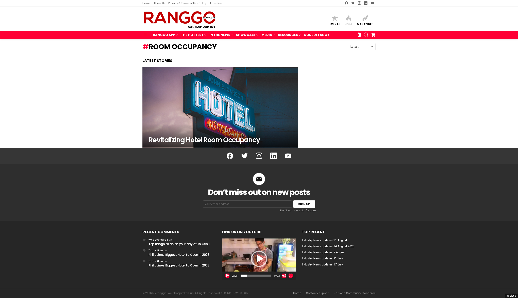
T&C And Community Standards (355, 293)
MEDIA (266, 35)
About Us (159, 3)
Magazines (365, 24)
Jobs (348, 24)
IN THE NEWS (219, 35)
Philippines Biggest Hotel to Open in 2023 (179, 255)
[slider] (256, 276)
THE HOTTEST (192, 35)
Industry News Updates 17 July (322, 264)
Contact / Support (317, 293)
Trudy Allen (156, 250)
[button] (259, 259)
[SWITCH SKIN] (359, 35)
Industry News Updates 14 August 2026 (328, 246)
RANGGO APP (164, 35)
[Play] (227, 276)
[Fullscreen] (291, 276)
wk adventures (158, 240)
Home (146, 3)
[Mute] (284, 276)
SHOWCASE (246, 35)
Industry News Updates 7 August (323, 252)
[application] (259, 259)
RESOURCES (288, 35)
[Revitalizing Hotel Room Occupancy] (220, 107)
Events (334, 24)
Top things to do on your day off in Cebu (179, 244)
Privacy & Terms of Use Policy (187, 3)
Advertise (216, 3)
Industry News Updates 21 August (324, 240)
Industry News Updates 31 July (322, 258)
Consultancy (316, 35)
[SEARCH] (366, 35)
